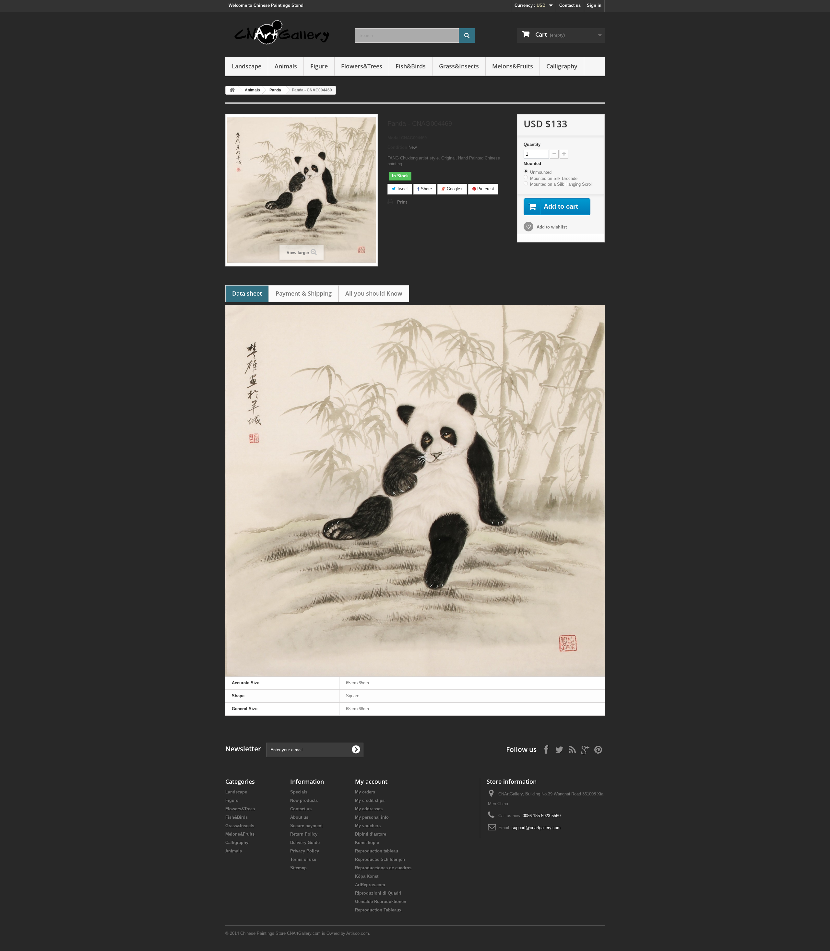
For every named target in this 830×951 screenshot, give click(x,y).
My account (371, 781)
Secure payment (306, 825)
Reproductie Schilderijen (380, 859)
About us (299, 817)
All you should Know (373, 293)
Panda (275, 90)
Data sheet (247, 293)
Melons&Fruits (512, 66)
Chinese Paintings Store (263, 933)
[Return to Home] (232, 90)
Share (426, 188)
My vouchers (368, 825)
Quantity (532, 144)
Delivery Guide (305, 842)
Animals (286, 66)
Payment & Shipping (304, 293)
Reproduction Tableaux (378, 910)
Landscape (246, 66)
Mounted (533, 163)
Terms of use (303, 859)
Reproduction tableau (376, 851)
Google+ (454, 188)
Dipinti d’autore (370, 834)
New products (304, 800)
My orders (365, 792)
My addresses (369, 808)
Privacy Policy (304, 851)
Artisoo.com (357, 933)
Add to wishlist (551, 227)
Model (393, 137)
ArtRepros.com (370, 884)
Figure (319, 66)
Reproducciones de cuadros (383, 867)
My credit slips (370, 800)
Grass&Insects (459, 66)
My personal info (372, 817)
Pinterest (485, 188)
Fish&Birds (411, 66)
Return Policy (303, 834)
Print (402, 202)
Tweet (402, 188)
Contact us (570, 5)
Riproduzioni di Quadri (378, 893)
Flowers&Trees (361, 66)
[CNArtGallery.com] (285, 33)
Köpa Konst (366, 876)
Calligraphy (561, 66)
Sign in (594, 5)
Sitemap (298, 867)
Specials (298, 792)
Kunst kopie (367, 842)
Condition (397, 147)
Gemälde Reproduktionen (380, 901)
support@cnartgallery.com (536, 827)
